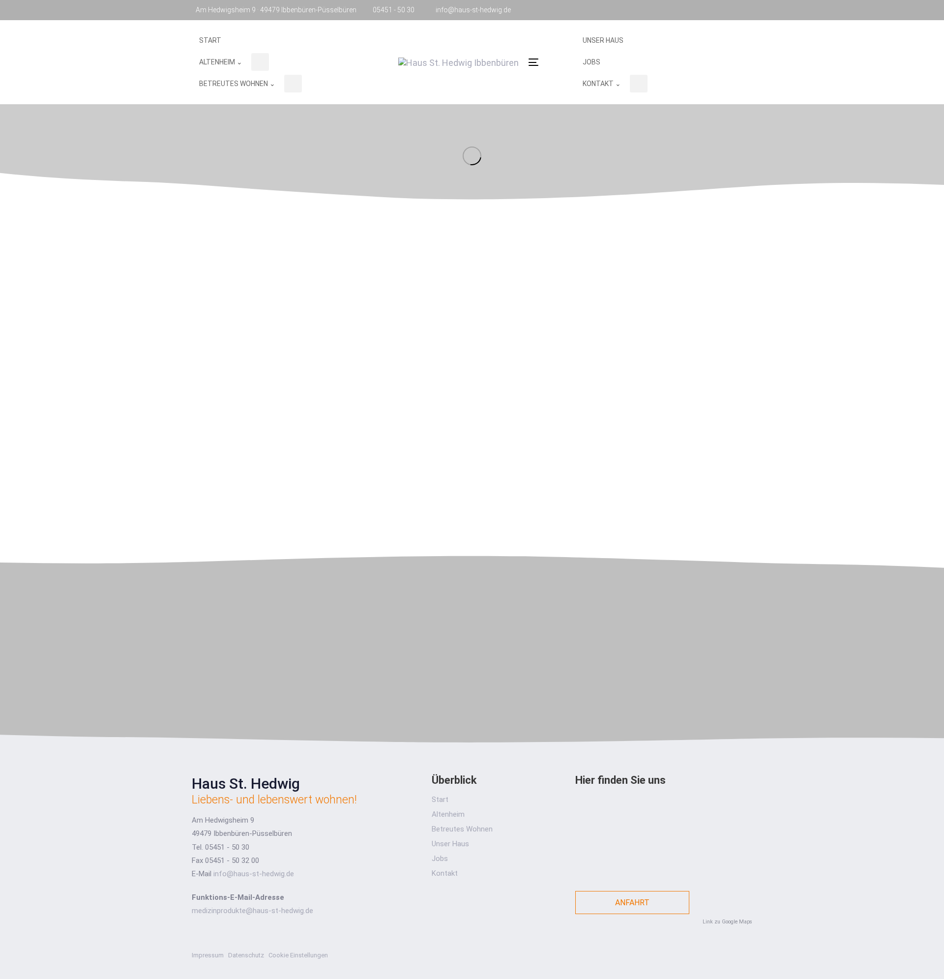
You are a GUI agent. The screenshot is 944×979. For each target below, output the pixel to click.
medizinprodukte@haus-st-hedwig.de (252, 910)
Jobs (440, 858)
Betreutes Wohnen (462, 829)
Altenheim (448, 814)
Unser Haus (450, 843)
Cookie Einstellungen (298, 955)
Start (440, 799)
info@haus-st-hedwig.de (253, 873)
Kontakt (445, 873)
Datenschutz (246, 955)
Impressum (208, 955)
